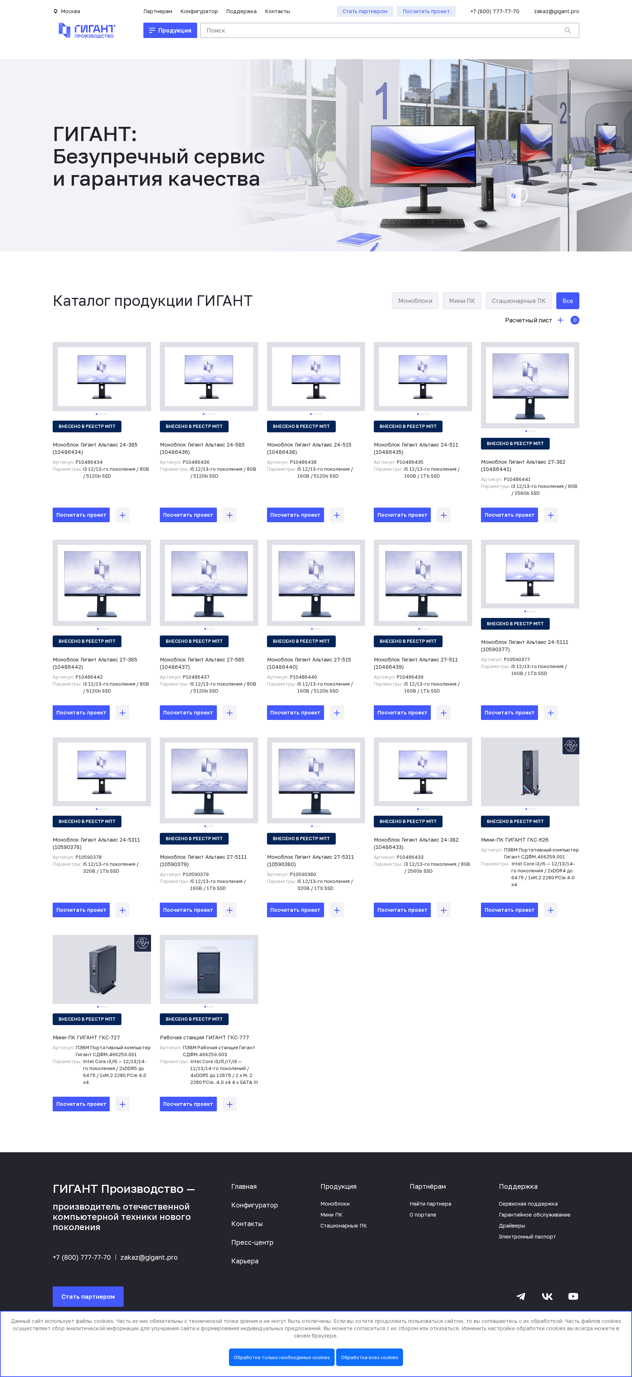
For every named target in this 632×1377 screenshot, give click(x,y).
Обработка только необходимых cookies (282, 1357)
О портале (423, 1214)
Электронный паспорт (527, 1236)
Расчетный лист (541, 320)
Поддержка (241, 11)
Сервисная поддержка (528, 1203)
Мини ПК (462, 300)
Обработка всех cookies (369, 1357)
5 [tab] (107, 414)
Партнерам (157, 11)
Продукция (338, 1186)
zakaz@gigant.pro (556, 11)
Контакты (277, 11)
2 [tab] (99, 414)
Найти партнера (430, 1203)
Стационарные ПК (519, 300)
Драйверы (512, 1225)
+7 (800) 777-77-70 (494, 11)
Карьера (245, 1261)
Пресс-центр (252, 1242)
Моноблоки (415, 300)
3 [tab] (101, 414)
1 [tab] (96, 414)
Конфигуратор (199, 11)
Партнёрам (428, 1186)
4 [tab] (104, 414)
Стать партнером (88, 1296)
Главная (244, 1186)
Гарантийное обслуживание (535, 1214)
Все (568, 300)
